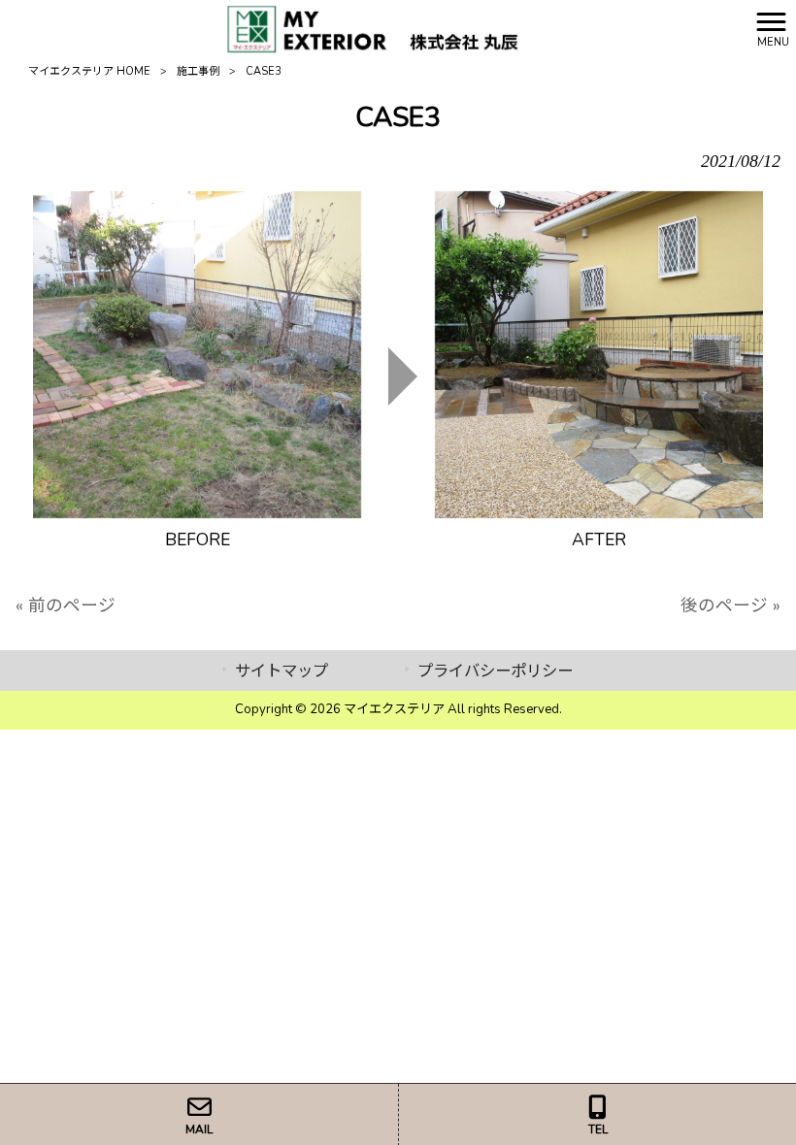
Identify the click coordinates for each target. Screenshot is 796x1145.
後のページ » (730, 605)
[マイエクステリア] (373, 27)
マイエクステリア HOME (89, 71)
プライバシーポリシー (495, 671)
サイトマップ (281, 671)
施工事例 (198, 71)
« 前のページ (66, 605)
